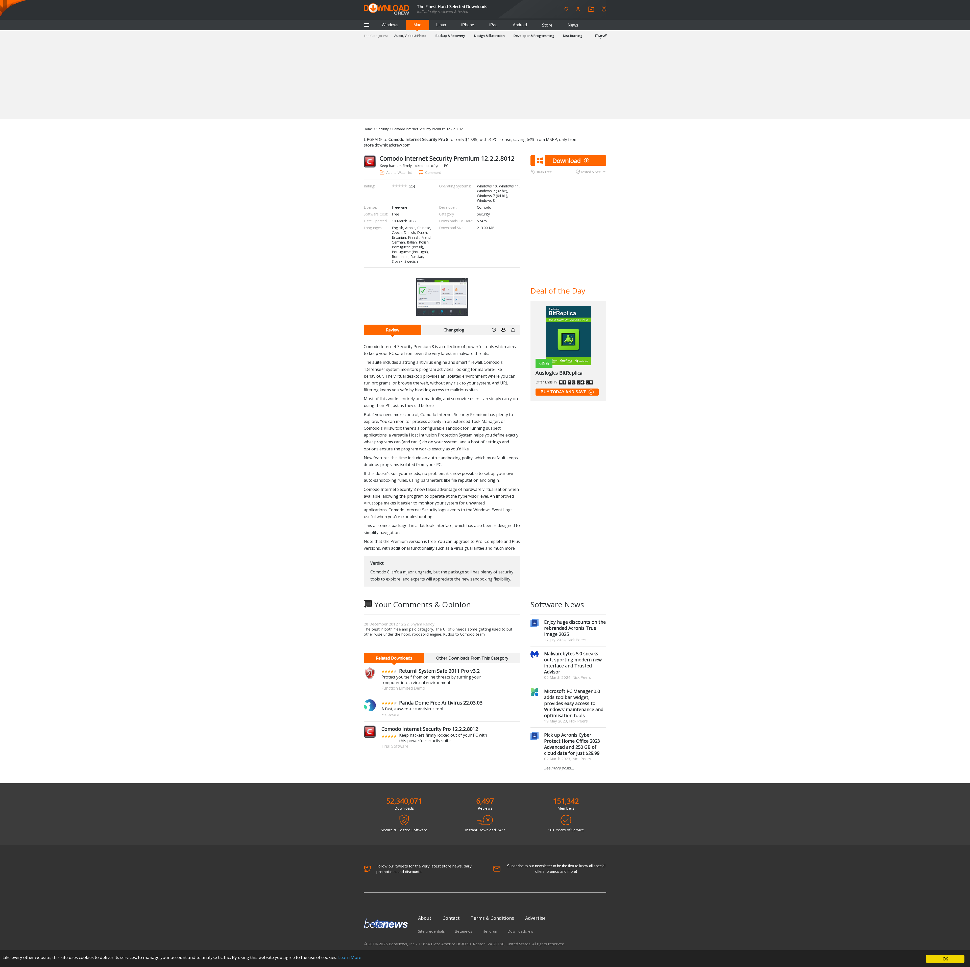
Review (392, 330)
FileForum (489, 931)
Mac (417, 25)
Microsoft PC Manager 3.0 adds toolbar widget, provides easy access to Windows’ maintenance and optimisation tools (573, 703)
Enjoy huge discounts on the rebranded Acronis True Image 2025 (575, 628)
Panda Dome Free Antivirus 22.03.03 (440, 702)
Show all (600, 35)
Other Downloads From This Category (472, 658)
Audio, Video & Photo (410, 35)
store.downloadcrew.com (387, 145)
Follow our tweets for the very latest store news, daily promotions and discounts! (424, 868)
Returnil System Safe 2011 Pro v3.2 (439, 670)
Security (382, 129)
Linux (441, 25)
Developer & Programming (534, 35)
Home (368, 129)
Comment (433, 173)
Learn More (349, 957)
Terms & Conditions (492, 918)
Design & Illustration (489, 35)
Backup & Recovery (450, 35)
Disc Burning (572, 35)
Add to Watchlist (399, 173)
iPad (493, 25)
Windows (390, 25)
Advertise (535, 918)
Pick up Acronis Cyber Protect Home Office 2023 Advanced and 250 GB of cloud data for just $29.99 (572, 744)
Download (566, 160)
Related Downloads (394, 658)
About (424, 918)
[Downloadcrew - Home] (386, 9)
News (573, 25)
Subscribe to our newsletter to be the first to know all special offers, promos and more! (556, 869)
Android (520, 25)
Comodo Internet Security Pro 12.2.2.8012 (429, 729)
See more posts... (559, 767)
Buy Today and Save (564, 392)
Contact (451, 918)
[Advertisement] (485, 83)
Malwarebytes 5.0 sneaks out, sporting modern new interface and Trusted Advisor (573, 662)
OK (945, 959)
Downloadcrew (520, 931)
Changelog (454, 330)
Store (547, 25)
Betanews (463, 931)
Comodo (484, 207)
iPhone (467, 25)
